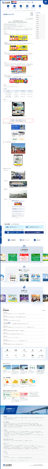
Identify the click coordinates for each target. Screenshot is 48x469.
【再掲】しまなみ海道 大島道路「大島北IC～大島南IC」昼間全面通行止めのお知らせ (14, 316)
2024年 (38, 19)
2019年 (38, 29)
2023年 (38, 21)
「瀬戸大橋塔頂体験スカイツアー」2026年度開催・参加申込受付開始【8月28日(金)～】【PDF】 (16, 323)
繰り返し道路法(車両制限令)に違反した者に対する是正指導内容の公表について (13, 344)
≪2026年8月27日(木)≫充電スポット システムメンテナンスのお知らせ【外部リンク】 (14, 313)
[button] (2, 257)
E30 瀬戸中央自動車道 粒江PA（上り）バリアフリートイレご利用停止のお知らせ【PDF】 (15, 340)
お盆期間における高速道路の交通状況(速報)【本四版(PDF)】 (11, 330)
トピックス (38, 12)
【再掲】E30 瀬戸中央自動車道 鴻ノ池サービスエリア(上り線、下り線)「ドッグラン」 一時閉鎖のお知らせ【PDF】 (18, 327)
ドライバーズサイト (5, 10)
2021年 (38, 25)
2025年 (38, 17)
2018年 (38, 31)
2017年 (38, 33)
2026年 (38, 15)
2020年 (38, 27)
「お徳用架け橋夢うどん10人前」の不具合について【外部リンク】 (12, 320)
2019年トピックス (11, 10)
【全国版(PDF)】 (22, 330)
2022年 (38, 23)
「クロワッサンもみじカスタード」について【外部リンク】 (11, 337)
